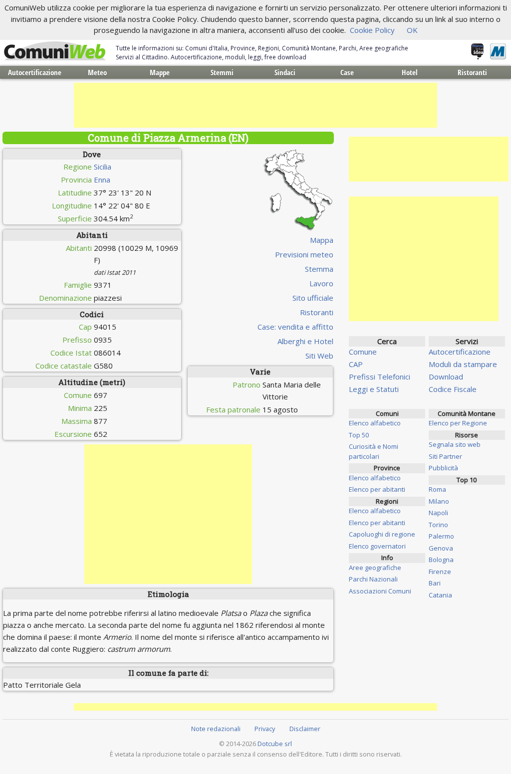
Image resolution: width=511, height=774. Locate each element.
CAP (356, 364)
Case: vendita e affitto (295, 327)
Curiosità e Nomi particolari (373, 451)
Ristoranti (472, 72)
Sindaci (284, 72)
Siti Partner (445, 456)
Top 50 (359, 434)
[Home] (55, 51)
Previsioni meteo (304, 254)
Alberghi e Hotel (305, 341)
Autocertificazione (34, 72)
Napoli (438, 512)
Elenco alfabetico (375, 422)
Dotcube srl (274, 743)
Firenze (440, 571)
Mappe (160, 72)
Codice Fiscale (453, 389)
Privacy (265, 728)
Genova (441, 548)
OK (412, 30)
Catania (440, 594)
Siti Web (319, 356)
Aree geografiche (375, 567)
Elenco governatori (377, 546)
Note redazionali (216, 728)
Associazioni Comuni (380, 590)
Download (446, 377)
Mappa (321, 240)
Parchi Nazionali (373, 579)
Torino (438, 524)
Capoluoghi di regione (382, 534)
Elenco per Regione (458, 422)
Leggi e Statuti (374, 389)
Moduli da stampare (463, 364)
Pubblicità (443, 467)
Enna (102, 180)
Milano (439, 501)
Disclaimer (304, 728)
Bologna (441, 559)
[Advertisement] (255, 105)
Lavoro (321, 283)
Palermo (441, 536)
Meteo (97, 72)
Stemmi (222, 72)
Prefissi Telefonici (379, 377)
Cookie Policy (372, 30)
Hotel (410, 72)
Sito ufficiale (312, 298)
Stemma (319, 269)
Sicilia (102, 167)
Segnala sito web (455, 444)
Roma (437, 489)
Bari (435, 583)
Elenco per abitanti (377, 489)
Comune (363, 352)
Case (347, 72)
